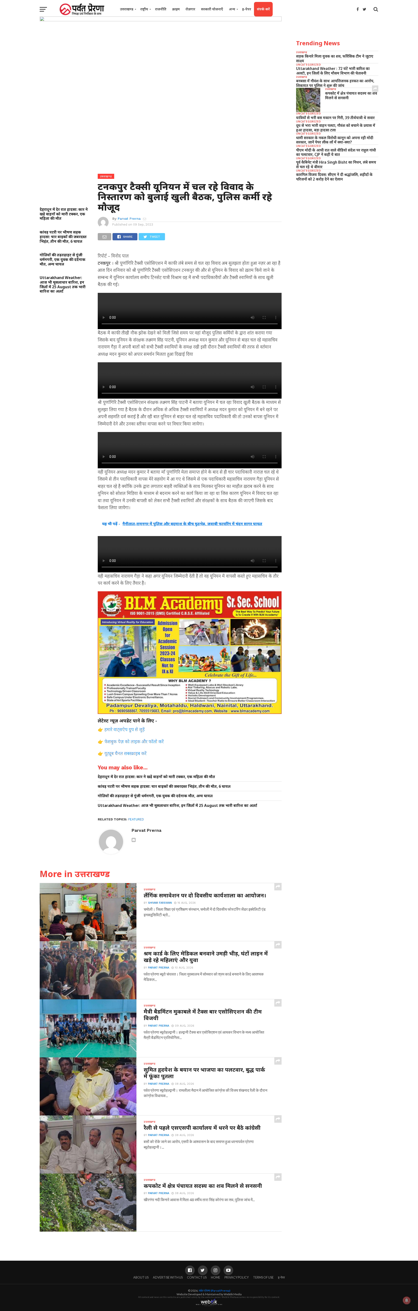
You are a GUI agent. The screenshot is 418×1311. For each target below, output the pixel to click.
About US (141, 1277)
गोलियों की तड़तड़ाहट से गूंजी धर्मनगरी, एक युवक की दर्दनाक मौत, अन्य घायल (62, 259)
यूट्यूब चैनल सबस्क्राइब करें (125, 753)
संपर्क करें (263, 9)
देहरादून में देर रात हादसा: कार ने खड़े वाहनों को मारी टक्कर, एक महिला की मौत (64, 214)
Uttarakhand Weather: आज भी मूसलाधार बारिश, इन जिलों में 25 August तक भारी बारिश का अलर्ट (63, 284)
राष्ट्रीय (144, 9)
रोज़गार (190, 9)
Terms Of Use (263, 1277)
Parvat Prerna (129, 218)
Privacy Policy (236, 1277)
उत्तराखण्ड (126, 9)
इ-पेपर (246, 9)
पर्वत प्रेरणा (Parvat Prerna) (214, 1290)
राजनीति (160, 9)
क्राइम (176, 9)
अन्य (232, 9)
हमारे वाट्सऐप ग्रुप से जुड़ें (124, 729)
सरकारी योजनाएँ (212, 9)
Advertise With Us (168, 1277)
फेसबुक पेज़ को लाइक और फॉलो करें (134, 741)
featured (136, 819)
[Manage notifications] (407, 1300)
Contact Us (197, 1277)
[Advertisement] (337, 223)
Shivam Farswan (160, 902)
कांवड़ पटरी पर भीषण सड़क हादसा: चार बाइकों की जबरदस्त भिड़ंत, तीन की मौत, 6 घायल (63, 236)
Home (215, 1277)
